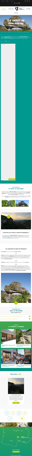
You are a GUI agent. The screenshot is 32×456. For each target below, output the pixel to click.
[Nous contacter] (7, 413)
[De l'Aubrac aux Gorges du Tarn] (20, 9)
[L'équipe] (25, 413)
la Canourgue (21, 235)
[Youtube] (19, 3)
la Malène (9, 237)
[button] (29, 1)
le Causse (14, 265)
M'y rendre (12, 179)
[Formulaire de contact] (10, 418)
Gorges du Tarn (6, 236)
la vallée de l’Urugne (20, 266)
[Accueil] (19, 413)
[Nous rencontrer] (13, 413)
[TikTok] (17, 3)
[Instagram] (14, 3)
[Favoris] (27, 1)
